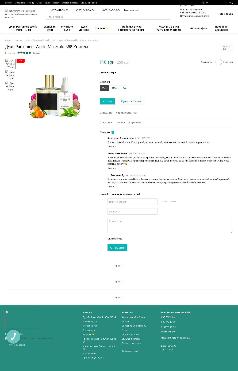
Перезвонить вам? (131, 10)
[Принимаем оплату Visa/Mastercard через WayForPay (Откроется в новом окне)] (29, 338)
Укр (202, 3)
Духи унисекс (84, 28)
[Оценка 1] (127, 239)
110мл (115, 88)
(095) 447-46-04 (85, 10)
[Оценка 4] (144, 239)
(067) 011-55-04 (59, 10)
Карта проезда (166, 349)
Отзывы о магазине (88, 2)
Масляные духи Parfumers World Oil (168, 28)
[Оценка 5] (150, 239)
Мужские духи (67, 28)
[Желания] (213, 2)
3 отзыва (36, 53)
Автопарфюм (198, 28)
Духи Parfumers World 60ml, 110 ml (23, 28)
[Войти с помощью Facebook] (181, 201)
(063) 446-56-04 (111, 10)
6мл (125, 88)
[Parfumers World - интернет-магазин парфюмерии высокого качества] (22, 319)
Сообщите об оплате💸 (24, 2)
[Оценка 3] (138, 239)
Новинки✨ (102, 28)
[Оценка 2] (133, 239)
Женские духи (50, 28)
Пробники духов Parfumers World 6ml (131, 28)
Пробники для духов (221, 28)
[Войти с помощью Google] (186, 201)
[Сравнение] (219, 2)
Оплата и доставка (70, 2)
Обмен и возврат (51, 2)
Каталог (8, 2)
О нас (39, 2)
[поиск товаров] (167, 17)
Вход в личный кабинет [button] (133, 317)
